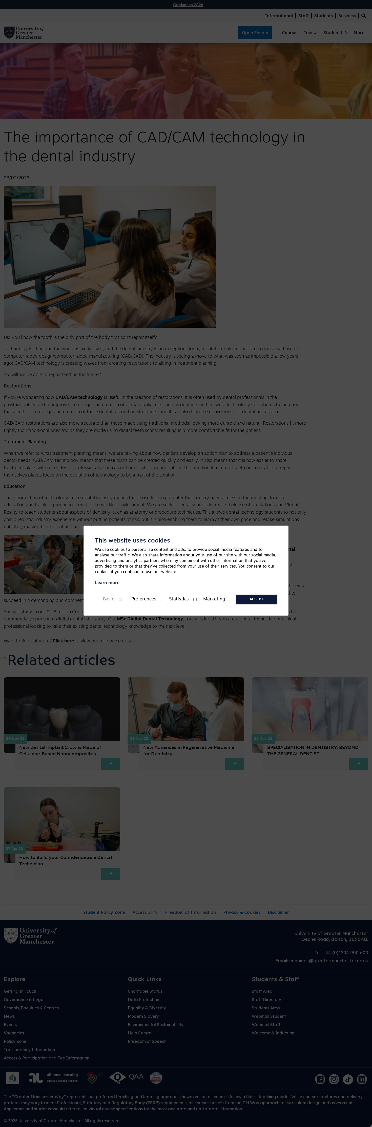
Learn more (107, 583)
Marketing (214, 599)
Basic (108, 599)
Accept (256, 599)
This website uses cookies (132, 541)
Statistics (179, 599)
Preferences (143, 599)
